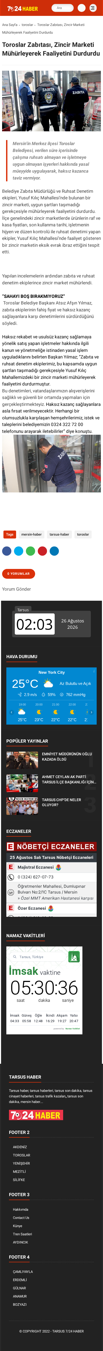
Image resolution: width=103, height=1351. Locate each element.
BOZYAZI (20, 1305)
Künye (17, 1226)
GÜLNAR (19, 1288)
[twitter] (18, 551)
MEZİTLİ (19, 1172)
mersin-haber (31, 534)
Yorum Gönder (16, 589)
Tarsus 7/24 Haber (68, 1331)
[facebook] (6, 551)
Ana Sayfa (9, 25)
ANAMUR (20, 1296)
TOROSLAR (21, 1155)
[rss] (76, 1340)
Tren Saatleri (22, 1234)
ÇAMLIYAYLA (23, 1272)
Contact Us (21, 1218)
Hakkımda (20, 1209)
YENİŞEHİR (21, 1163)
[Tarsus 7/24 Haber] (23, 11)
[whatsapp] (30, 551)
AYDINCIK (20, 1242)
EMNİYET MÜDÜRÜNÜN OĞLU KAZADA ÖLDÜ (67, 756)
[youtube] (68, 1340)
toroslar (27, 25)
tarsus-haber (59, 534)
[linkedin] (54, 551)
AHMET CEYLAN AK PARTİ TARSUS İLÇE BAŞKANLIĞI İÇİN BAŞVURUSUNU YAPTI (68, 780)
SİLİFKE (19, 1180)
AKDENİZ (20, 1147)
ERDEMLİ (20, 1280)
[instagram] (60, 1340)
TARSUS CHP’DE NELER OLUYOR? (61, 802)
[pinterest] (42, 551)
